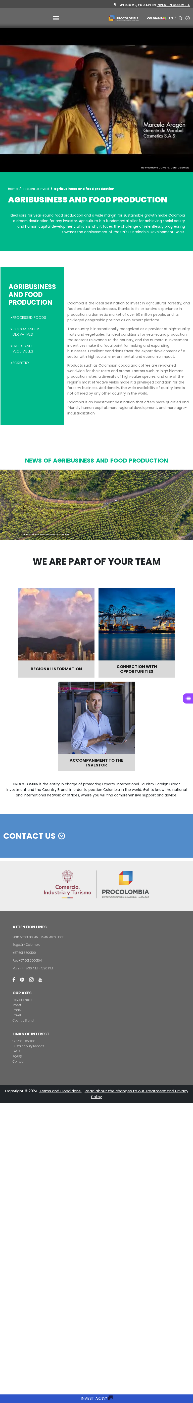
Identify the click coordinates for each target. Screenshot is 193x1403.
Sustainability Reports (28, 1046)
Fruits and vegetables (23, 348)
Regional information (56, 669)
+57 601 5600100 (24, 953)
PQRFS (17, 1056)
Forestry (21, 362)
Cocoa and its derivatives (26, 332)
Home (13, 189)
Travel (17, 1015)
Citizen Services (24, 1041)
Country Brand (23, 1020)
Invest (17, 1005)
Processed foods (29, 317)
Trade (17, 1010)
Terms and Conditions (60, 1091)
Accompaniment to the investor (96, 762)
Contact (18, 1061)
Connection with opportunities (137, 669)
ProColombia (22, 1000)
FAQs (16, 1051)
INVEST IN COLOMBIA (173, 5)
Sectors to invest (36, 189)
